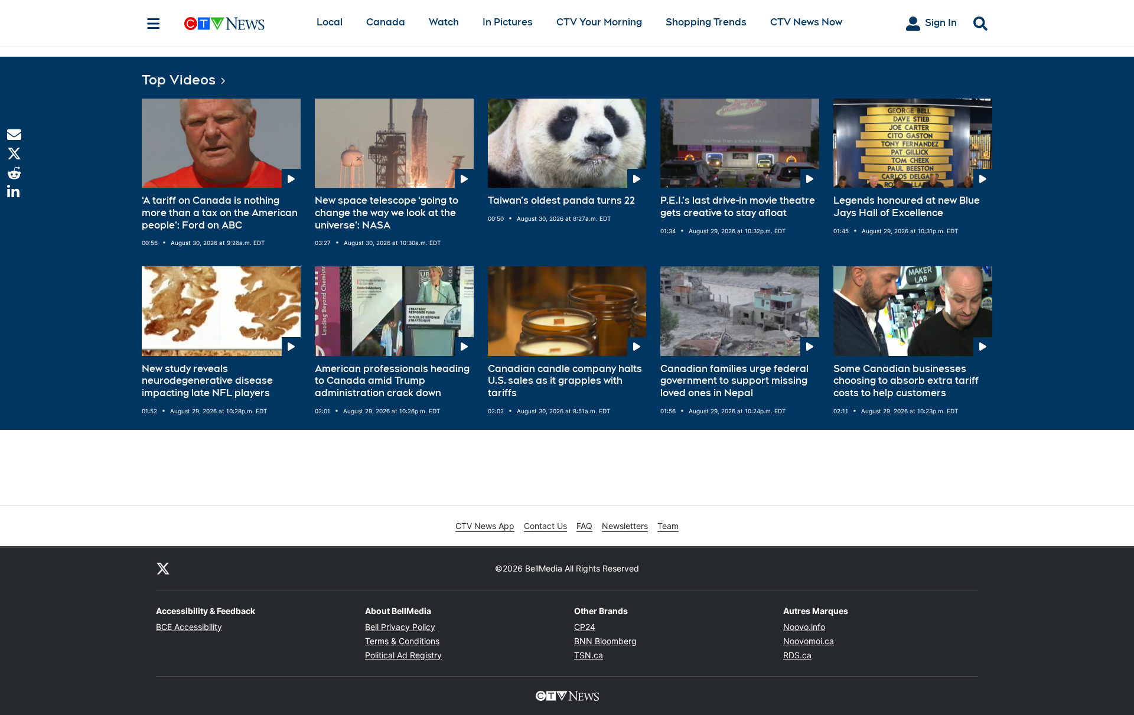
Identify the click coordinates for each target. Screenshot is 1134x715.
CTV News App (484, 526)
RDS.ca (797, 655)
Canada (385, 22)
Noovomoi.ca (808, 641)
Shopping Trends (706, 22)
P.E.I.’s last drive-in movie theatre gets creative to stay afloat (737, 206)
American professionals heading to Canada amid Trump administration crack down (392, 381)
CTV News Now (806, 22)
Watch (444, 22)
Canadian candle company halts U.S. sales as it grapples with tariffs (565, 381)
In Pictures (508, 22)
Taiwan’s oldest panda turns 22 (561, 200)
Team (668, 526)
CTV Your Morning (599, 22)
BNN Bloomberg (605, 641)
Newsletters (625, 526)
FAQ (584, 526)
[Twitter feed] (163, 568)
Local (330, 22)
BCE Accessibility (189, 627)
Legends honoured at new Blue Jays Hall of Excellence (906, 206)
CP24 (584, 627)
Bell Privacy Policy (400, 627)
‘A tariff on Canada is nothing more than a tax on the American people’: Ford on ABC (220, 213)
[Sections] (153, 24)
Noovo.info (804, 627)
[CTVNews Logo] (241, 23)
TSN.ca (588, 655)
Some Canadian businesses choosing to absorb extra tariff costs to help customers (906, 381)
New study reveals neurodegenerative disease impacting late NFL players (207, 381)
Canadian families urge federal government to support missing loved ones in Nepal (734, 381)
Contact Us (545, 526)
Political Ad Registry (403, 655)
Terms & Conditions (402, 641)
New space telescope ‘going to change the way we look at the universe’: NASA (386, 213)
